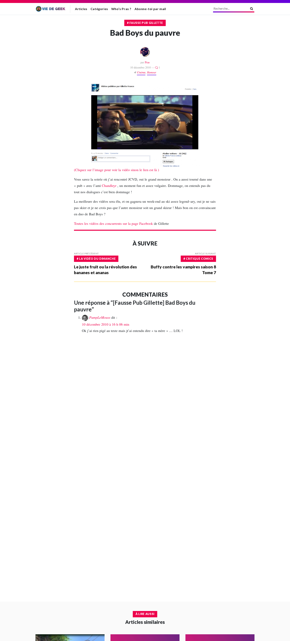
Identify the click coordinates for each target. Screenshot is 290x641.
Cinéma (141, 72)
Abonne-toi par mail (150, 9)
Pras (147, 62)
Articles (81, 9)
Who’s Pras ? (121, 9)
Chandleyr (109, 185)
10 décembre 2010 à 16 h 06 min (105, 324)
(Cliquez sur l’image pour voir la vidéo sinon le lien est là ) (116, 169)
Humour (151, 72)
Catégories (99, 9)
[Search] (251, 8)
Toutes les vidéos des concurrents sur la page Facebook (113, 223)
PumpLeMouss (99, 317)
